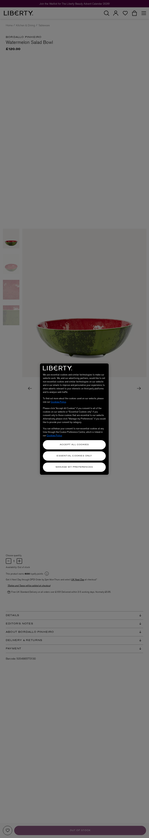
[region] (74, 419)
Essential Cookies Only (74, 456)
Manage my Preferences (74, 467)
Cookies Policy (58, 401)
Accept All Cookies (74, 445)
